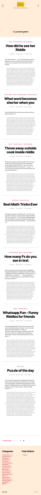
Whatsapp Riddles (27, 41)
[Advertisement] (20, 22)
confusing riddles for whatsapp (13, 397)
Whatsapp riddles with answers (26, 83)
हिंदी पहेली (3, 483)
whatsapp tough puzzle (11, 84)
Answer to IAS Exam (27, 392)
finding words (13, 72)
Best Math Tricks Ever (20, 204)
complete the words (22, 70)
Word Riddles (5, 482)
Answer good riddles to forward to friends (15, 68)
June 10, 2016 (20, 53)
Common (20, 342)
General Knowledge (18, 398)
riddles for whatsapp (11, 350)
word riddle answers (28, 84)
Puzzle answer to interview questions (22, 402)
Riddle (8, 75)
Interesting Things (6, 466)
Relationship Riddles (7, 474)
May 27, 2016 (20, 264)
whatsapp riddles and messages (13, 83)
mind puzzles (12, 346)
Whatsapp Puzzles (17, 41)
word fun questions (20, 84)
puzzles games (32, 74)
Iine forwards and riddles (28, 73)
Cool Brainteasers (13, 252)
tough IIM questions (14, 411)
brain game (20, 69)
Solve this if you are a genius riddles (17, 81)
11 (20, 440)
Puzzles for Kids (8, 94)
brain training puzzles (14, 394)
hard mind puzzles (19, 73)
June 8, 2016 (20, 208)
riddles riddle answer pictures (16, 78)
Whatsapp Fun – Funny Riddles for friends (20, 315)
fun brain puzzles (20, 72)
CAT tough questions (29, 394)
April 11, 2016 (20, 374)
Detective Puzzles (6, 456)
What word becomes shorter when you (20, 101)
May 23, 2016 (20, 320)
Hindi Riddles (5, 464)
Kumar (13, 53)
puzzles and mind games (23, 74)
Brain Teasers (25, 69)
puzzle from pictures (14, 74)
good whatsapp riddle (11, 73)
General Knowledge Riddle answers (13, 399)
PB (6, 492)
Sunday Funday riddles (28, 81)
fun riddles (33, 72)
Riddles (10, 41)
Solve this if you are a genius (22, 408)
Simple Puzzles (5, 477)
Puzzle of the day (20, 370)
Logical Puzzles (5, 467)
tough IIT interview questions (24, 411)
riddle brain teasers (19, 75)
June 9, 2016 (20, 106)
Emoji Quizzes (5, 458)
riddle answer (12, 75)
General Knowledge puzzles (28, 398)
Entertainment (5, 459)
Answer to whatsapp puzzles (29, 68)
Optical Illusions (5, 471)
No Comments (29, 53)
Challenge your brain (14, 70)
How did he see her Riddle (20, 48)
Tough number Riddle (17, 82)
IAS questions (26, 401)
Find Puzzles (5, 461)
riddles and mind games (14, 349)
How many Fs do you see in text (20, 258)
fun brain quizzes (27, 72)
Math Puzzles (15, 200)
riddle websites (26, 75)
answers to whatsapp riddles (12, 69)
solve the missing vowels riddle (20, 79)
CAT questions (22, 394)
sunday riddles (9, 82)
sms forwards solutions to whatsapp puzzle (24, 407)
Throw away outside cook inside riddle (20, 150)
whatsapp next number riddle (27, 82)
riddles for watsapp (25, 77)
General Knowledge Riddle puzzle (27, 399)
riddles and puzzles (17, 77)
